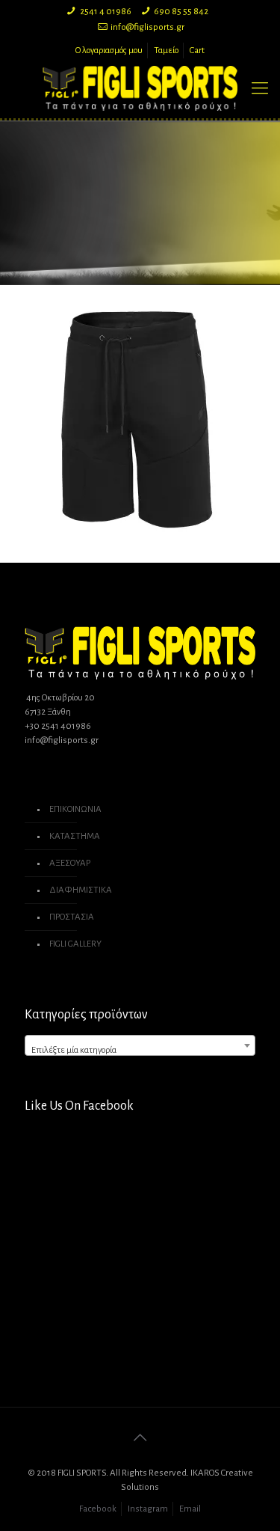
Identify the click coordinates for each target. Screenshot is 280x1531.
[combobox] (140, 1045)
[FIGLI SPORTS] (140, 88)
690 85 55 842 (181, 11)
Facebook (97, 1509)
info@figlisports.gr (147, 27)
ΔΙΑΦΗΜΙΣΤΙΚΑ (80, 890)
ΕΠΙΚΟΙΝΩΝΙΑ (75, 809)
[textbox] (140, 1051)
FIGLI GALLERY (75, 944)
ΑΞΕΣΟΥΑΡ (69, 863)
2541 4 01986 (105, 11)
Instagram (148, 1509)
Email (190, 1509)
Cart (197, 50)
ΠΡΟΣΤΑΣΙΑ (71, 917)
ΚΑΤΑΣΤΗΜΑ (74, 836)
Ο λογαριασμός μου (109, 50)
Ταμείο (166, 50)
